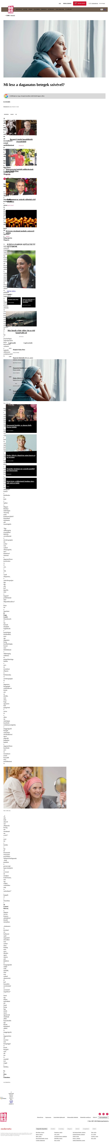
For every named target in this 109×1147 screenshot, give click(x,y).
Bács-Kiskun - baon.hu (40, 1132)
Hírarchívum (40, 1117)
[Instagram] (103, 1114)
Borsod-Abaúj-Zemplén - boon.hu (42, 1138)
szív (16, 114)
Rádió (94, 1128)
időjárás (21, 336)
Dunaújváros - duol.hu (58, 1132)
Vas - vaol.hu (93, 1134)
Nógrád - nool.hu (76, 1136)
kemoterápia (6, 114)
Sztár (25, 9)
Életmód (37, 9)
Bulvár (77, 1128)
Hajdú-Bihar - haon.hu (58, 1138)
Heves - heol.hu (57, 1140)
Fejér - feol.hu (56, 1134)
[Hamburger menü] (4, 9)
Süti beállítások (103, 1117)
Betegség (13, 15)
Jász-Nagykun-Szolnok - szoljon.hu (79, 1132)
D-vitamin (6, 101)
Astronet (51, 9)
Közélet (53, 1128)
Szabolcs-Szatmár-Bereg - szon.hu (79, 1140)
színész (7, 236)
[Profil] (105, 9)
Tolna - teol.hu (93, 1132)
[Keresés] (101, 9)
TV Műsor (68, 9)
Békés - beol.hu (38, 1136)
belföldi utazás (27, 305)
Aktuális (19, 9)
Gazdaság (61, 1128)
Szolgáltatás (86, 1128)
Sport (30, 9)
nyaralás (21, 145)
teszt (8, 486)
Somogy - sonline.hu (76, 1138)
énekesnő (9, 294)
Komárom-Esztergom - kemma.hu (79, 1134)
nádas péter (11, 302)
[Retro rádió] (76, 3)
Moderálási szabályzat (85, 1117)
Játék (60, 3)
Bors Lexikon (67, 3)
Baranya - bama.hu (39, 1134)
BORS (8, 15)
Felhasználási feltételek (72, 1117)
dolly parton (16, 373)
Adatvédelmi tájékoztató (59, 1117)
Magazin (70, 1128)
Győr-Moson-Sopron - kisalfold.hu (60, 1136)
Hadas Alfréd (16, 385)
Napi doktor (60, 9)
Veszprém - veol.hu (94, 1136)
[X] (4, 179)
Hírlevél (95, 1117)
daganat (12, 114)
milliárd (8, 174)
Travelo (43, 9)
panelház (9, 474)
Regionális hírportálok (42, 1128)
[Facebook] (107, 1114)
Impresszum (48, 1117)
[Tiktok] (100, 1114)
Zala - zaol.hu (93, 1138)
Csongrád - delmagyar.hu (40, 1140)
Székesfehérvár (93, 3)
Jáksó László (10, 205)
